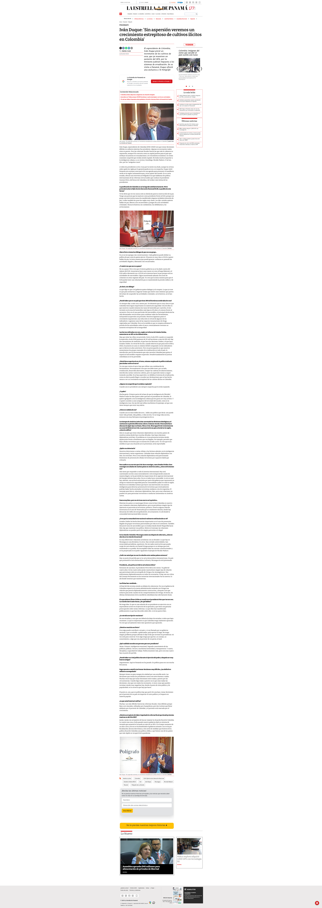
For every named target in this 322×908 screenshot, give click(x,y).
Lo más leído (189, 92)
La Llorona (150, 19)
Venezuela (158, 19)
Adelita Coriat (126, 51)
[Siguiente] (201, 69)
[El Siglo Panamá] (180, 2)
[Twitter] (120, 48)
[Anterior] (177, 69)
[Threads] (186, 2)
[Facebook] (193, 2)
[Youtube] (199, 2)
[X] (190, 2)
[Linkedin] (129, 48)
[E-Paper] (172, 2)
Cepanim (192, 19)
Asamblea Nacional (182, 19)
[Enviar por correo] (131, 48)
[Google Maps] (150, 902)
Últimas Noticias (139, 19)
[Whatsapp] (126, 48)
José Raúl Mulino (168, 19)
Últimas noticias (189, 121)
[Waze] (153, 902)
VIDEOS (189, 45)
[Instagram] (196, 2)
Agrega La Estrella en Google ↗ (162, 81)
